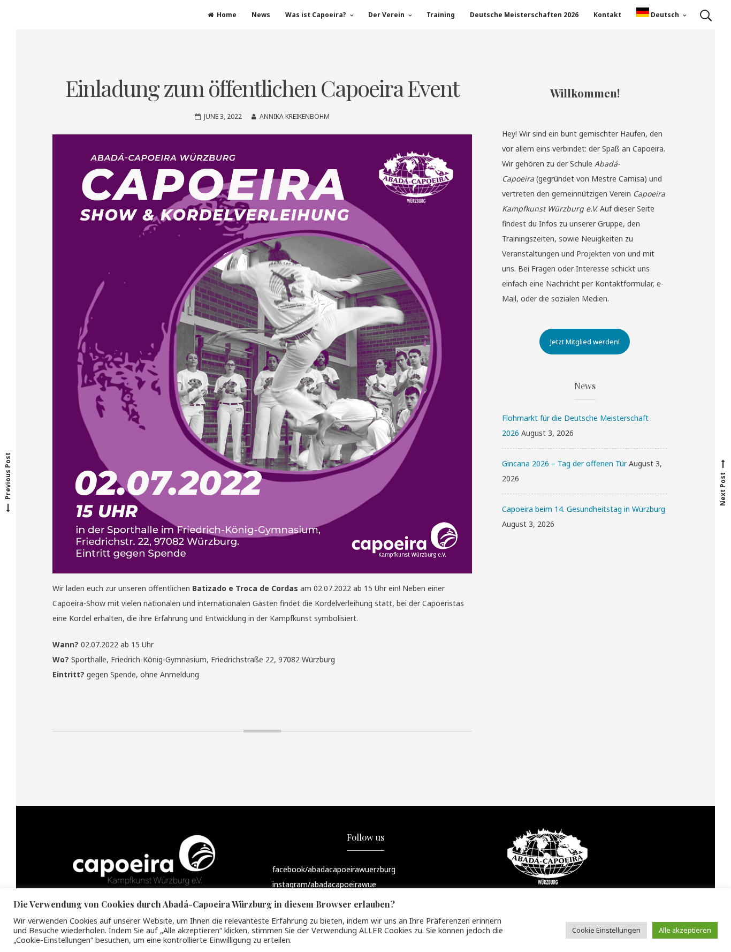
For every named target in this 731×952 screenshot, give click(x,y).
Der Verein (386, 14)
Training (441, 14)
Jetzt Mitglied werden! (585, 341)
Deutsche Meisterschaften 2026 (524, 14)
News (261, 14)
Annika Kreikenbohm (295, 116)
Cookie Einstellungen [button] (606, 930)
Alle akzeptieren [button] (685, 930)
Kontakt (607, 14)
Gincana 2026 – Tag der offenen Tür (564, 463)
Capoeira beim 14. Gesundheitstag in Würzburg (583, 509)
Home (227, 14)
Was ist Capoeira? (315, 14)
